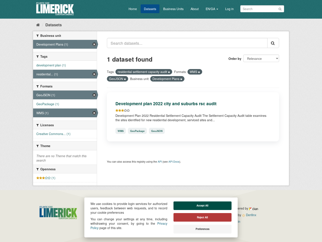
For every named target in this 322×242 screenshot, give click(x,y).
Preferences (202, 229)
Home (133, 9)
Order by (234, 58)
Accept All (202, 205)
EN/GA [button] (211, 9)
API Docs (173, 161)
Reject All (202, 217)
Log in (229, 9)
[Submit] (280, 8)
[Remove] (169, 72)
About (195, 9)
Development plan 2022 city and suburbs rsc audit (165, 103)
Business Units (173, 9)
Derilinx (250, 215)
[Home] (38, 24)
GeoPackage (137, 131)
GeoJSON (157, 131)
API (160, 161)
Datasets (150, 9)
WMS (121, 131)
